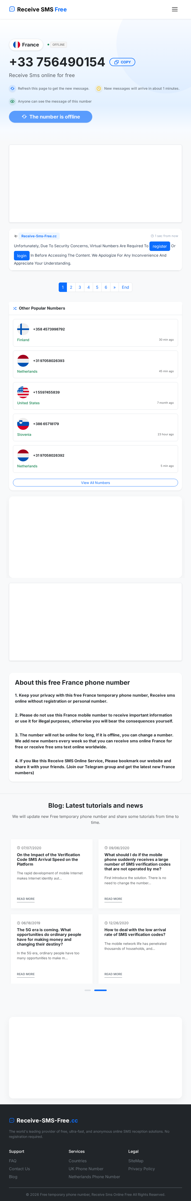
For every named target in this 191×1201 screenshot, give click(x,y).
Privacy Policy (141, 1168)
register (160, 246)
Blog (13, 1176)
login (21, 255)
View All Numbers (95, 482)
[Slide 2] (103, 990)
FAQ (12, 1160)
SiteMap (135, 1160)
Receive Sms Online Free (112, 1194)
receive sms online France (139, 740)
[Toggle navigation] (175, 9)
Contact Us (19, 1168)
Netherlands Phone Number (94, 1176)
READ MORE (168, 894)
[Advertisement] (95, 183)
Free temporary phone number (65, 1194)
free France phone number (89, 682)
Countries (78, 1160)
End (125, 287)
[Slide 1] (90, 990)
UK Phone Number (86, 1168)
